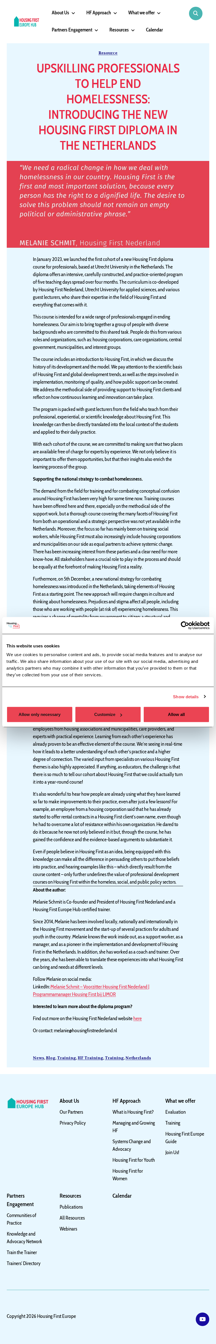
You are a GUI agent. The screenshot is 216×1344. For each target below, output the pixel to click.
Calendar (154, 30)
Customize (104, 714)
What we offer (141, 13)
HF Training (90, 1057)
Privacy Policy (73, 1123)
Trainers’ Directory (23, 1263)
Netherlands (138, 1057)
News (38, 1057)
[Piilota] (72, 13)
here (137, 1018)
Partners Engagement (72, 30)
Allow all (176, 714)
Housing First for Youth (133, 1160)
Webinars (68, 1229)
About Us (60, 13)
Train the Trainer (22, 1252)
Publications (71, 1207)
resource (108, 52)
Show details (186, 696)
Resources (119, 30)
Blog (50, 1057)
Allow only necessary (39, 714)
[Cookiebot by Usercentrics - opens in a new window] (185, 625)
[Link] (202, 1319)
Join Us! (172, 1152)
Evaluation (175, 1112)
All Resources (72, 1218)
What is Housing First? (133, 1112)
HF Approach (98, 13)
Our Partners (71, 1112)
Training (66, 1057)
